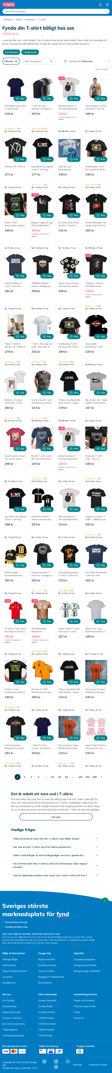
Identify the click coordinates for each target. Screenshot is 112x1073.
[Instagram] (56, 1061)
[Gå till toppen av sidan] (105, 901)
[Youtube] (67, 1061)
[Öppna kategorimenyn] (107, 4)
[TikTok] (44, 1061)
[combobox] (56, 11)
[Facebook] (56, 1066)
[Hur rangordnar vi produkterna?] (65, 61)
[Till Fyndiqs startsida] (8, 4)
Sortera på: (75, 61)
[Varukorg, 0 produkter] (100, 4)
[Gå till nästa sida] (101, 777)
